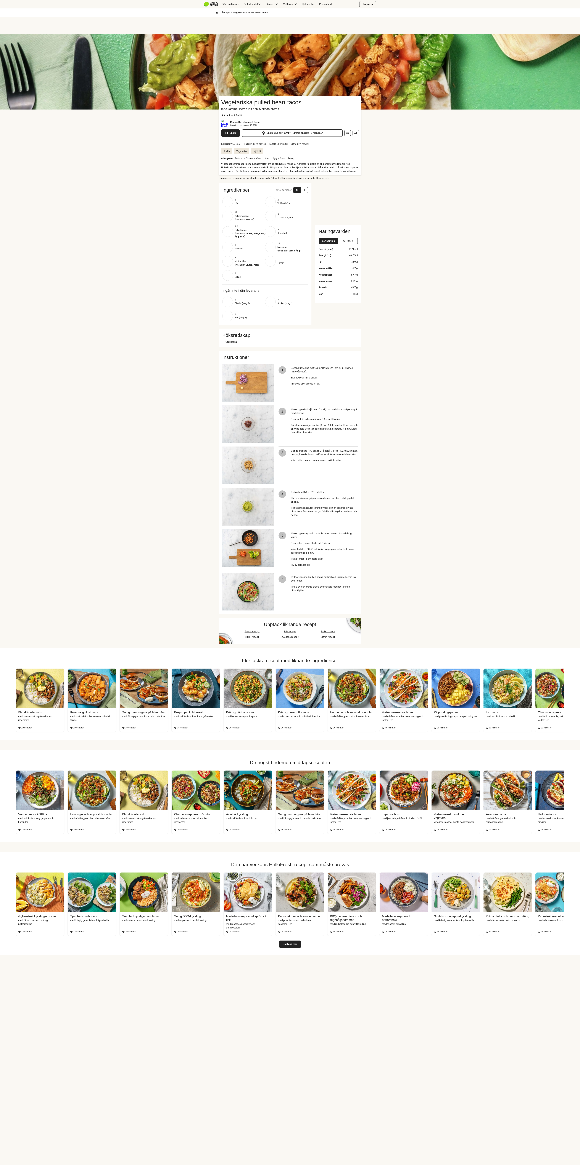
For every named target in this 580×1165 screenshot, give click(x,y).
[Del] (356, 133)
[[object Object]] (347, 133)
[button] (265, 190)
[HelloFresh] (211, 4)
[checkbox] (222, 115)
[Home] (217, 13)
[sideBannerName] (338, 202)
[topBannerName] (290, 25)
